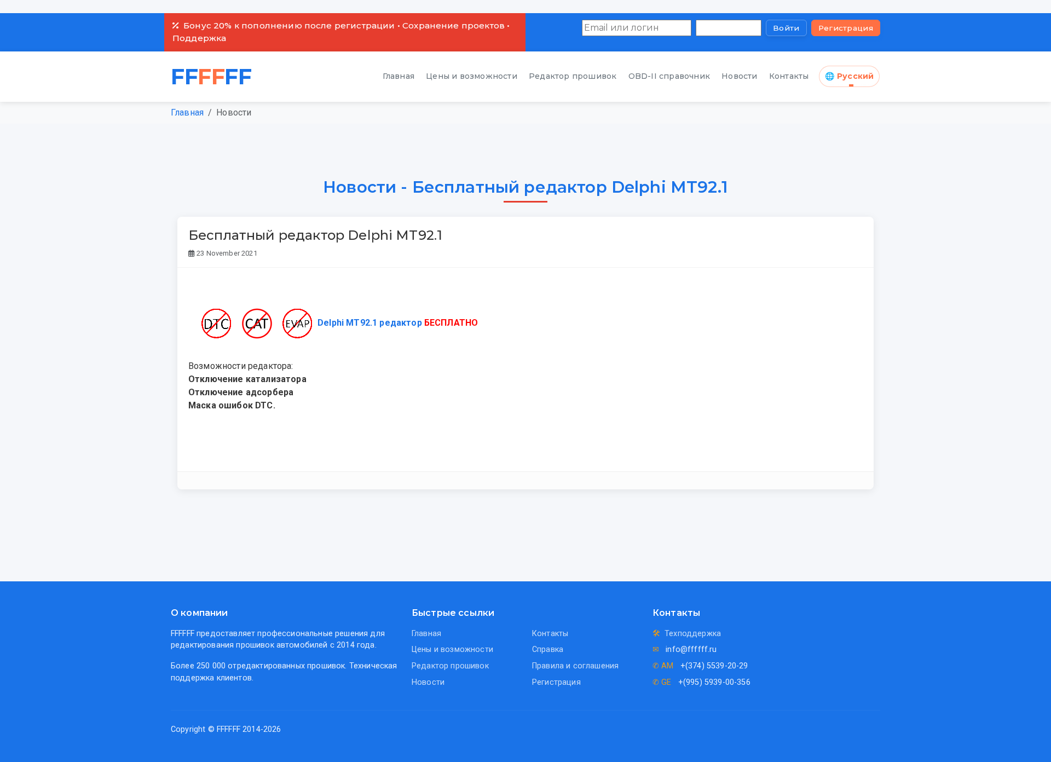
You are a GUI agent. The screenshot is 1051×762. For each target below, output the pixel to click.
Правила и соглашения (575, 666)
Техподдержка (693, 633)
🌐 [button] (849, 76)
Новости (739, 76)
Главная (398, 76)
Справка (547, 649)
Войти (786, 28)
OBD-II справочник (669, 76)
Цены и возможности (471, 76)
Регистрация (845, 28)
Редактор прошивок (572, 76)
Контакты (789, 76)
